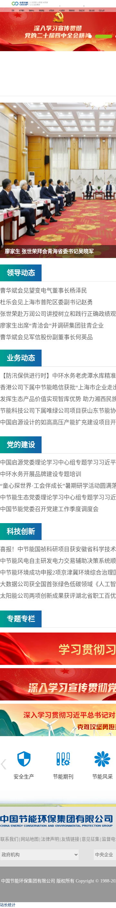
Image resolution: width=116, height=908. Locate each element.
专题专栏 (21, 619)
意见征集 (91, 839)
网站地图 (30, 839)
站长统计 (7, 905)
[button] (90, 36)
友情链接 (70, 839)
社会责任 (102, 776)
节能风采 (63, 776)
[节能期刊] (23, 759)
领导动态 (21, 273)
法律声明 (50, 839)
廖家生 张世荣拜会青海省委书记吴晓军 (49, 251)
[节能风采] (63, 759)
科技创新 (21, 531)
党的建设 (21, 445)
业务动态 (21, 358)
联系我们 (9, 839)
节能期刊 (24, 776)
